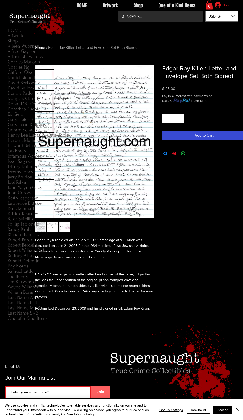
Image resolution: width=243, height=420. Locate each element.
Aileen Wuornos (23, 46)
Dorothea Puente (24, 108)
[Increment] (180, 118)
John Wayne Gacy (25, 187)
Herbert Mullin (22, 140)
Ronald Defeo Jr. (23, 260)
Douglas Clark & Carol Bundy (31, 98)
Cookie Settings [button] (171, 409)
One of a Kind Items (28, 318)
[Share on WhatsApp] (183, 153)
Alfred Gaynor (22, 51)
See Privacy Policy (81, 414)
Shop (13, 40)
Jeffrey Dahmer (22, 166)
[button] (209, 4)
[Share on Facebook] (165, 153)
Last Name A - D (24, 297)
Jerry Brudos (20, 176)
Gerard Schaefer (24, 129)
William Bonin (21, 292)
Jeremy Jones (20, 171)
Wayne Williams (23, 286)
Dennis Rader (21, 93)
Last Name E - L (23, 302)
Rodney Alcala (22, 255)
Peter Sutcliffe (21, 218)
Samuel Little (20, 271)
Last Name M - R (24, 307)
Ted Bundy (18, 276)
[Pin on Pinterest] (174, 153)
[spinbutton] (173, 118)
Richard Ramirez (24, 234)
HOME (14, 30)
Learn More (199, 101)
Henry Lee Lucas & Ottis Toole (31, 135)
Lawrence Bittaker (25, 203)
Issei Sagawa (20, 161)
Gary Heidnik (21, 119)
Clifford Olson (22, 72)
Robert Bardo (20, 239)
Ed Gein (15, 114)
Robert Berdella (23, 244)
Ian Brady (17, 150)
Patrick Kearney (23, 213)
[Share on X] (192, 153)
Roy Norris (18, 265)
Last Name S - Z (23, 313)
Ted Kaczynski (22, 281)
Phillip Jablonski (23, 224)
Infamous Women (25, 155)
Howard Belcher (23, 145)
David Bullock (21, 87)
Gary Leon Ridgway (27, 124)
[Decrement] (166, 118)
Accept (222, 409)
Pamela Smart (21, 208)
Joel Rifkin (18, 182)
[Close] (237, 409)
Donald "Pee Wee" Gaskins (31, 103)
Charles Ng (18, 66)
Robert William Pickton (30, 250)
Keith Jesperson (23, 197)
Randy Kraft (19, 229)
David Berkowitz (24, 82)
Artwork (15, 35)
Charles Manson (24, 61)
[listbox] (221, 16)
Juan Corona (20, 192)
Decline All (198, 409)
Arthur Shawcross (25, 56)
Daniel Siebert (22, 77)
